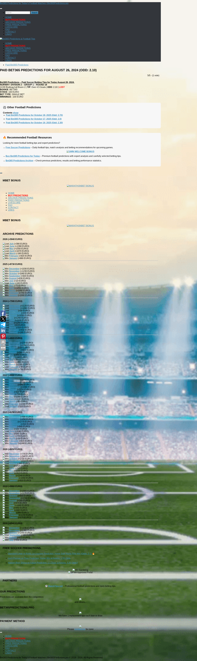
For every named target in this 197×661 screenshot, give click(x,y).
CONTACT (10, 32)
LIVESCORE (11, 27)
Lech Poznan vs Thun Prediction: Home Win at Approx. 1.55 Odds (39, 558)
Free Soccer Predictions (18, 147)
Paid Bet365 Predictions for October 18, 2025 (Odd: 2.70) (34, 115)
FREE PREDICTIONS (16, 24)
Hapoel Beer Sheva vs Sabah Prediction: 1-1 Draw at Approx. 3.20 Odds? (43, 563)
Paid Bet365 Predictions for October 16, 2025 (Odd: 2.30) (34, 123)
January (13, 517)
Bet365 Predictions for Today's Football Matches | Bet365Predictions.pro (34, 3)
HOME (8, 17)
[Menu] (1, 8)
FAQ (7, 29)
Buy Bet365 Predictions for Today (23, 156)
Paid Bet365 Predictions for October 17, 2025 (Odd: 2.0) (34, 119)
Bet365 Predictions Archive (19, 160)
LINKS (8, 34)
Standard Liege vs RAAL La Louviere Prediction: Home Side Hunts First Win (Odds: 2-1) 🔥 (51, 553)
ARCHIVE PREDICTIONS (18, 22)
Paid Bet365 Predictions (16, 65)
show (15, 113)
